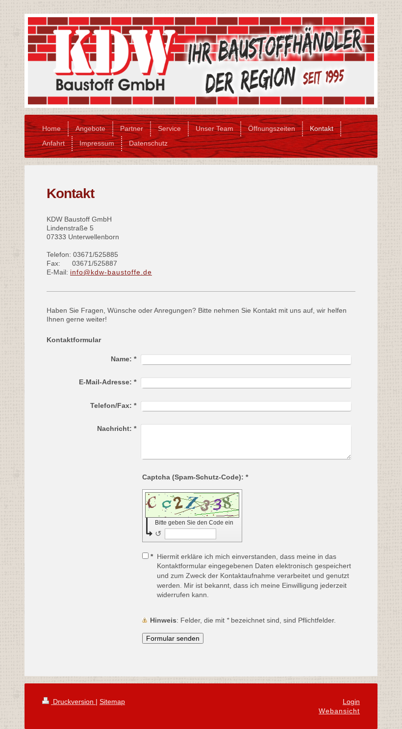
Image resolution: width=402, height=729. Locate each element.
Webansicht (339, 711)
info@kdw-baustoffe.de (111, 272)
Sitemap (112, 701)
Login (351, 701)
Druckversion (73, 701)
